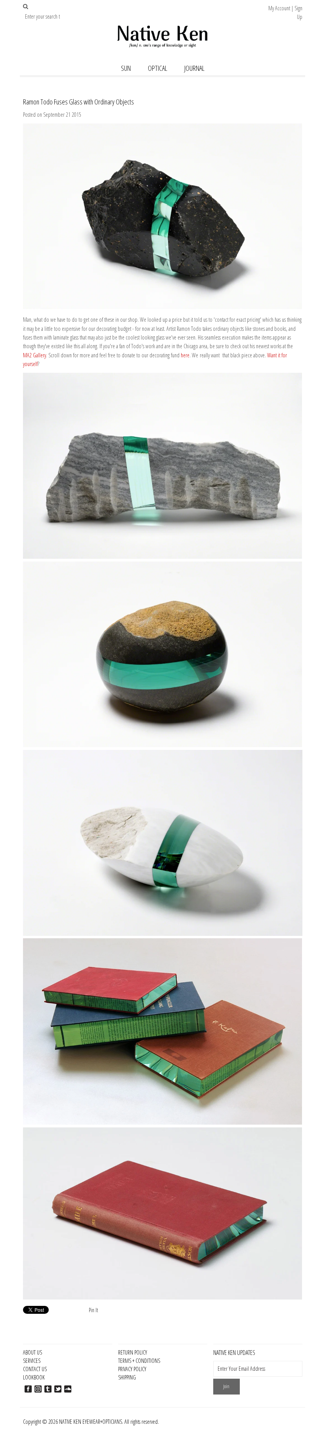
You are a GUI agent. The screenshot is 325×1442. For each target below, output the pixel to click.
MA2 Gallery (34, 355)
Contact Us (35, 1369)
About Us (32, 1352)
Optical (157, 68)
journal (194, 68)
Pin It (93, 1310)
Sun (126, 68)
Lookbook (34, 1377)
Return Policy (132, 1352)
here (185, 355)
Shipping (127, 1377)
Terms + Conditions (139, 1360)
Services (31, 1360)
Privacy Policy (132, 1369)
